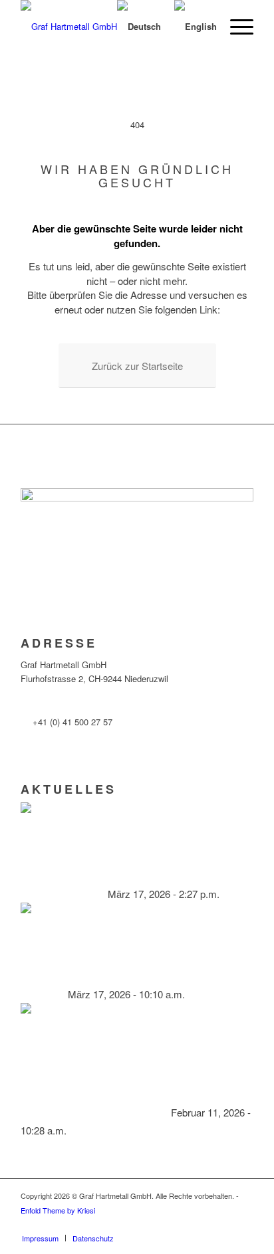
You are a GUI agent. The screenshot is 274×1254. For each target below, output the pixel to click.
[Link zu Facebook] (203, 1224)
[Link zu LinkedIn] (223, 1224)
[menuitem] (235, 26)
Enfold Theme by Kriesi (58, 1210)
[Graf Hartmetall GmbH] (79, 26)
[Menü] (235, 26)
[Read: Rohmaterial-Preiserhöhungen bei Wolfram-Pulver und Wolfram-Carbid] (33, 858)
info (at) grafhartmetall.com (84, 700)
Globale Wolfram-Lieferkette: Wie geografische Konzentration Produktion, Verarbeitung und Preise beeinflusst (130, 976)
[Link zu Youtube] (243, 1224)
